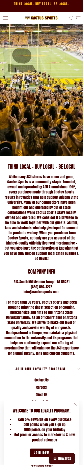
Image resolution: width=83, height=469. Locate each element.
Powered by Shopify (42, 465)
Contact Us (41, 380)
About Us (41, 394)
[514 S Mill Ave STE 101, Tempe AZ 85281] (41, 90)
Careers (41, 387)
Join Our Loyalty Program (40, 368)
